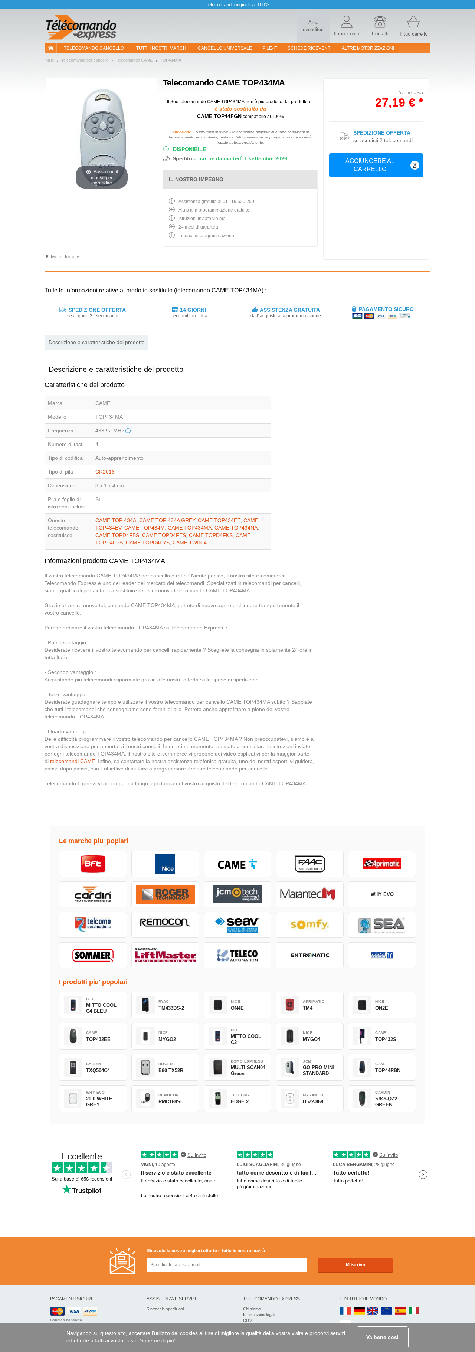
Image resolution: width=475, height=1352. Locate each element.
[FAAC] (310, 864)
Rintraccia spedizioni (165, 1309)
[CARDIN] (93, 894)
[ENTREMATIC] (310, 955)
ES (400, 1311)
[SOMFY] (310, 925)
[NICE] (165, 864)
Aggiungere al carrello (369, 165)
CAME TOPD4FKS (211, 535)
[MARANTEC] (310, 894)
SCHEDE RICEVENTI (309, 48)
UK (373, 1311)
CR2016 (105, 472)
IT (414, 1311)
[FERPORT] (382, 955)
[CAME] (238, 864)
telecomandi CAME (72, 761)
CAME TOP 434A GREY (167, 520)
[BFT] (93, 864)
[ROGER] (165, 894)
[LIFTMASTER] (165, 955)
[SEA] (382, 925)
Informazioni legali (259, 1314)
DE (359, 1311)
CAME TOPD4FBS (117, 535)
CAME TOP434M (144, 528)
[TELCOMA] (93, 925)
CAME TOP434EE (219, 520)
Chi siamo (252, 1309)
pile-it (269, 48)
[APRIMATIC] (382, 864)
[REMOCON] (165, 925)
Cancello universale (225, 48)
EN (387, 1311)
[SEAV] (238, 925)
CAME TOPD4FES (164, 535)
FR (345, 1311)
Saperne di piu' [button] (157, 1340)
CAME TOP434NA (236, 528)
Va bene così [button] (382, 1337)
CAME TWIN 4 (190, 543)
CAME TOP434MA (190, 528)
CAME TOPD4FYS (148, 543)
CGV (247, 1320)
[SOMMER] (93, 955)
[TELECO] (238, 955)
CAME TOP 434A (115, 520)
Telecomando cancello (94, 48)
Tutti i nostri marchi (161, 48)
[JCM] (238, 894)
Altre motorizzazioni (368, 48)
